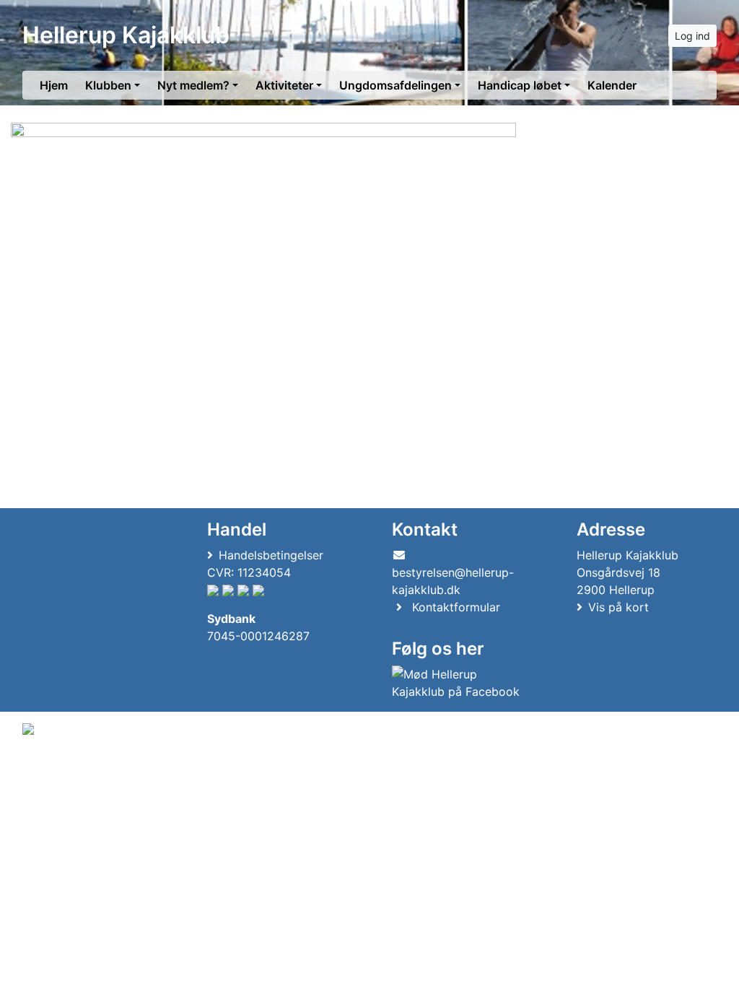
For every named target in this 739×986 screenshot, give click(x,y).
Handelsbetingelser (271, 555)
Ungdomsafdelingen (395, 85)
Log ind (692, 36)
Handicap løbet (519, 85)
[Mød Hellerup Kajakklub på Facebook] (459, 683)
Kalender (612, 85)
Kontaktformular (456, 607)
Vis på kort (618, 607)
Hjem (54, 85)
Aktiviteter (284, 85)
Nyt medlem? (193, 85)
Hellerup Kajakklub (125, 35)
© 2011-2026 (52, 767)
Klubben (108, 85)
